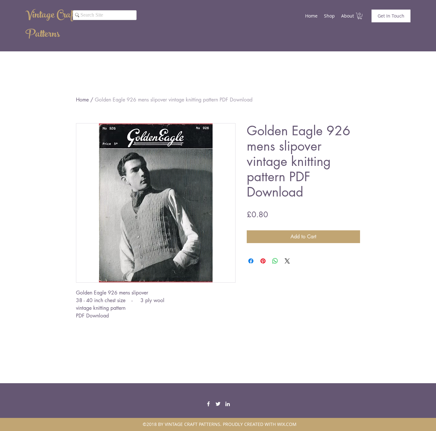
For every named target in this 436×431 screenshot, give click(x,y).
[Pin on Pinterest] (263, 261)
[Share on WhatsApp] (275, 261)
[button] (360, 16)
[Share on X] (287, 261)
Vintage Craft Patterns (51, 25)
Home (82, 99)
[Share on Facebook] (251, 261)
